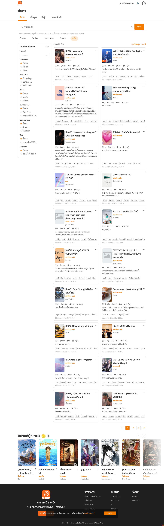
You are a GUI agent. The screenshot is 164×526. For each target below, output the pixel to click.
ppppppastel (69, 184)
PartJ (67, 332)
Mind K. (115, 97)
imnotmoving (117, 403)
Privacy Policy (99, 523)
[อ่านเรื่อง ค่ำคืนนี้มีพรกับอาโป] (48, 452)
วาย (66, 182)
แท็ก (74, 39)
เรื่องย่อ (63, 39)
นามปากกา (49, 39)
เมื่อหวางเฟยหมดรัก (65, 471)
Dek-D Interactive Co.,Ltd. (74, 523)
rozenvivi (68, 60)
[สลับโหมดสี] (137, 3)
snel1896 (68, 366)
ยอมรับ (110, 513)
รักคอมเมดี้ (116, 367)
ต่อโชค (115, 60)
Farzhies (68, 260)
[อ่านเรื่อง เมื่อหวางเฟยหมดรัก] (69, 452)
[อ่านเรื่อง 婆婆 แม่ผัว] (90, 452)
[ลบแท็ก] (31, 26)
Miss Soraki (126, 479)
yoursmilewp (69, 224)
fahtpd (115, 369)
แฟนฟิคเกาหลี (70, 58)
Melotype (116, 332)
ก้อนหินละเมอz (117, 181)
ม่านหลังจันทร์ (85, 479)
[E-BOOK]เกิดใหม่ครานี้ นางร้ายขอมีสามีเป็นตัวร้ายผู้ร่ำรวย (129, 471)
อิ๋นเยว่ (145, 479)
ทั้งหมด (23, 39)
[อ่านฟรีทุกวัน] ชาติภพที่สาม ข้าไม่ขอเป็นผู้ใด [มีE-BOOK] (25, 471)
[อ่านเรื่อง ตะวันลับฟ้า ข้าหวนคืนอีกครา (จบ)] (110, 452)
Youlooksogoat (70, 142)
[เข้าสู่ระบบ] (143, 3)
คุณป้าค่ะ (42, 479)
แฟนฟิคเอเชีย (117, 178)
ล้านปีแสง (63, 479)
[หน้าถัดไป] (144, 428)
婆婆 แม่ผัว (86, 470)
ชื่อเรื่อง (35, 39)
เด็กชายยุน (68, 403)
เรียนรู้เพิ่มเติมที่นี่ (89, 513)
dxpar (115, 138)
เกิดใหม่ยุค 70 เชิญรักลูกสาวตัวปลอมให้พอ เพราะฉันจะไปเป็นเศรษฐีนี (150, 471)
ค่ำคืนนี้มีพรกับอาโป (46, 471)
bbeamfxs (116, 217)
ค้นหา (139, 27)
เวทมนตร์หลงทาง (106, 479)
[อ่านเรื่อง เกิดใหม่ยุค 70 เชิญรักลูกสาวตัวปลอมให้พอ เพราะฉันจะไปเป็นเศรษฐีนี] (152, 452)
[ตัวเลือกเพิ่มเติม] (96, 50)
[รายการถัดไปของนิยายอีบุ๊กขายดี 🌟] (144, 436)
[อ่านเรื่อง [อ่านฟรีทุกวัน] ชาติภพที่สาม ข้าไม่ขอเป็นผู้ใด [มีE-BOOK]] (27, 452)
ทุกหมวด (24, 55)
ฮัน (19, 479)
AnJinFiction (69, 299)
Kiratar (115, 295)
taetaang (68, 100)
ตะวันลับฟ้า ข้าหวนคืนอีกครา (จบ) (107, 471)
